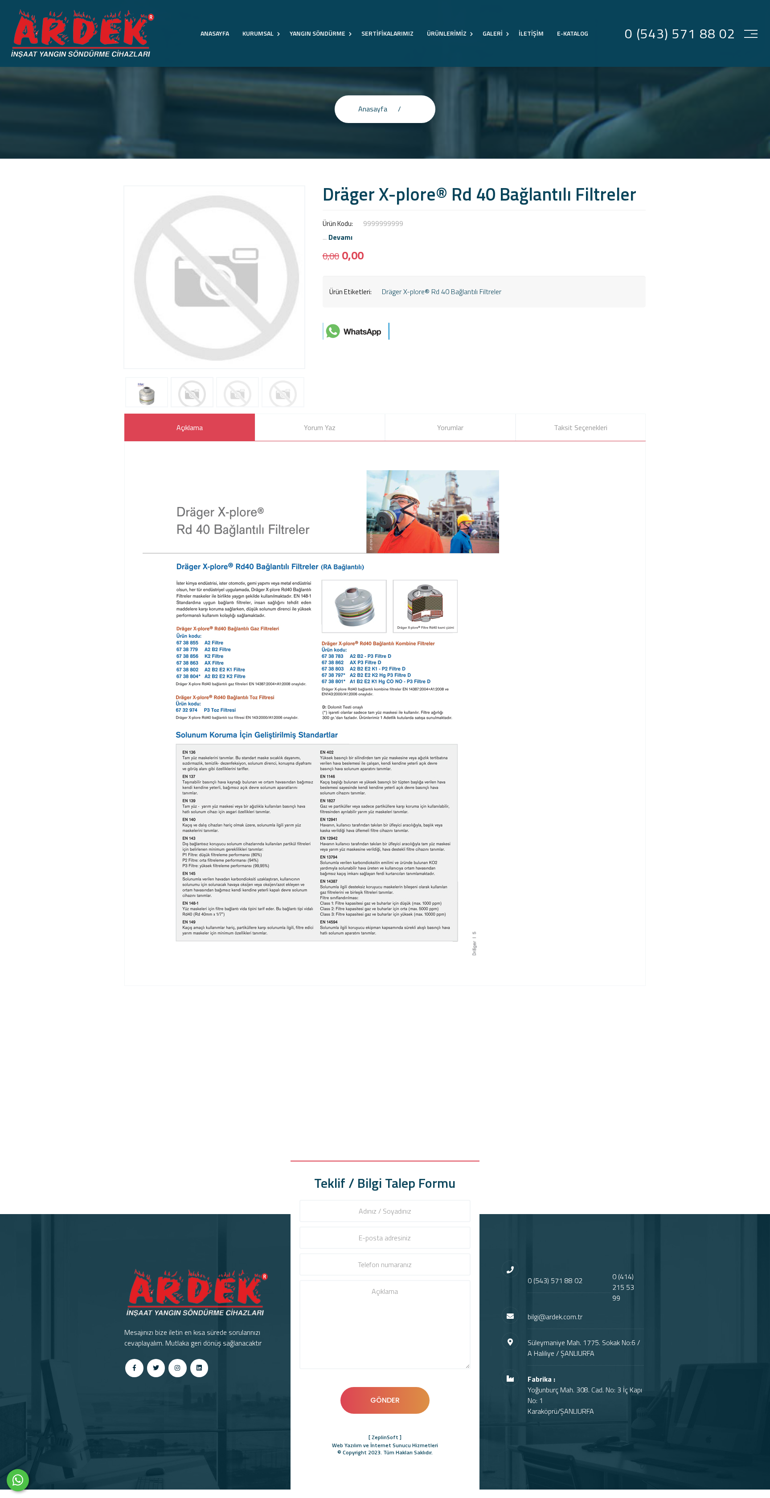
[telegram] (156, 1368)
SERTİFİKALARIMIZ (387, 33)
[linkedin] (199, 1368)
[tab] (189, 427)
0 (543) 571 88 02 (680, 34)
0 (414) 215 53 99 (623, 1287)
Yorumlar (450, 427)
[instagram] (177, 1368)
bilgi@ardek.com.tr (555, 1316)
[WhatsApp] (18, 1480)
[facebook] (134, 1368)
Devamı (340, 237)
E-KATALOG (572, 33)
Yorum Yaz (320, 427)
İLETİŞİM (531, 33)
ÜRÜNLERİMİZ (447, 33)
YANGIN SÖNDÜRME (317, 33)
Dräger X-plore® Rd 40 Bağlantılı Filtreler (441, 291)
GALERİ (493, 33)
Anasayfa (372, 108)
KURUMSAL (258, 33)
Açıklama (189, 427)
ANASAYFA (215, 33)
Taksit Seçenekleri (580, 427)
